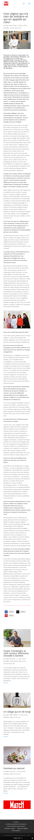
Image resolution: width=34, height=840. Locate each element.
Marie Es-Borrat (10, 771)
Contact (16, 822)
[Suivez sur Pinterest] (6, 615)
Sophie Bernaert (10, 659)
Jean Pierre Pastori (11, 25)
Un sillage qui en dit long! (17, 711)
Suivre (11, 612)
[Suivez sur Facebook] (6, 611)
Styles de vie (22, 661)
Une (20, 28)
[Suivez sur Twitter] (17, 611)
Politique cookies (9, 828)
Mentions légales (22, 828)
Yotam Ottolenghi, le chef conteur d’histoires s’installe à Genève (16, 653)
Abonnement (16, 830)
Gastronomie (14, 661)
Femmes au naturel (13, 768)
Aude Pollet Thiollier (11, 715)
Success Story (14, 28)
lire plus (5, 683)
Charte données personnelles (16, 826)
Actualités (6, 28)
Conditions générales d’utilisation (16, 824)
